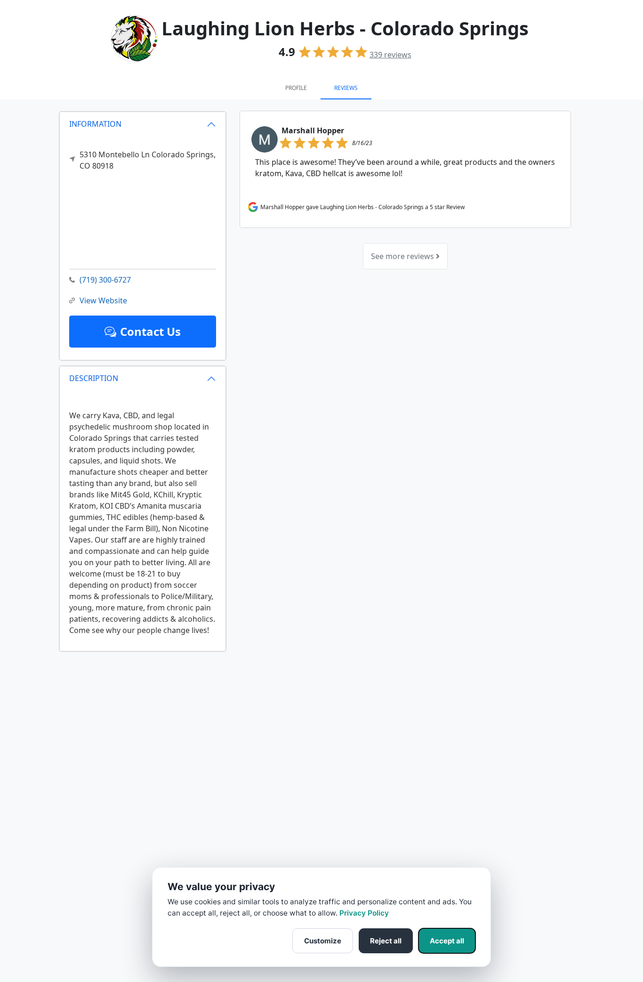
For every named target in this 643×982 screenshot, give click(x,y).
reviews (390, 54)
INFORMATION (95, 124)
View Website (103, 300)
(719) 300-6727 (105, 280)
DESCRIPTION (93, 378)
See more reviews (403, 256)
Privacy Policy (364, 913)
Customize (322, 940)
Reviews (346, 88)
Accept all (447, 940)
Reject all (386, 940)
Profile (296, 88)
